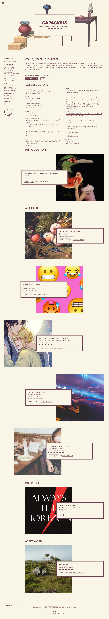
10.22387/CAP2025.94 (78, 239)
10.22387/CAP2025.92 (57, 348)
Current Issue (10, 61)
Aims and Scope (8, 85)
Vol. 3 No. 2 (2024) (9, 67)
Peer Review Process (10, 88)
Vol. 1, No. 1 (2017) (9, 80)
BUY (43, 78)
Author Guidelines (9, 95)
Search (7, 101)
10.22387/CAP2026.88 (67, 455)
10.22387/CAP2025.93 (41, 294)
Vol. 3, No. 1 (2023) (9, 69)
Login (6, 104)
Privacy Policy (61, 607)
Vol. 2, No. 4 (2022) (9, 70)
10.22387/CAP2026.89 (42, 181)
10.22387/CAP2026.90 (78, 573)
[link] (54, 25)
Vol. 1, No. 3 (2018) (9, 77)
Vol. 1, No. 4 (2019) (9, 75)
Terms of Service (70, 607)
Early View (8, 58)
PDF (31, 78)
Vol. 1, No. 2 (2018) (9, 78)
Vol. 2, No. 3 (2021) (9, 72)
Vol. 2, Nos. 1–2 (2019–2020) (11, 73)
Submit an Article (9, 97)
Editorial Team (8, 87)
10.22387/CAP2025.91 (46, 402)
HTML (26, 181)
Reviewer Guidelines (9, 98)
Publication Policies (9, 90)
